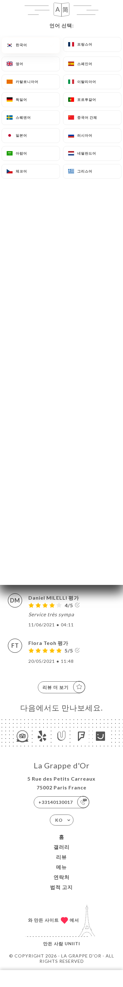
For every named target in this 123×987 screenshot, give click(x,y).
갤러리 (62, 847)
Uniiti (72, 943)
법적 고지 (61, 887)
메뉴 (61, 867)
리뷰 (61, 857)
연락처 (62, 877)
